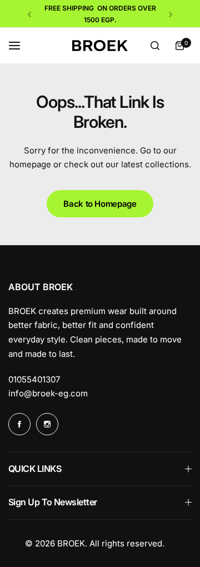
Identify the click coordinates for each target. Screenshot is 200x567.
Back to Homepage (99, 203)
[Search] (155, 45)
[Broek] (100, 46)
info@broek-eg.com (48, 393)
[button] (29, 14)
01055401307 (34, 379)
